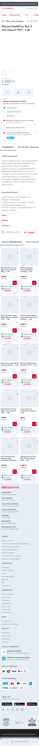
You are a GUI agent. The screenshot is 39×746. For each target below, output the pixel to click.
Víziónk (4, 573)
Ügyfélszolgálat (6, 636)
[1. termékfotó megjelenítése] (4, 73)
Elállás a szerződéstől (8, 553)
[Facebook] (7, 709)
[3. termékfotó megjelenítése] (14, 73)
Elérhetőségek (6, 633)
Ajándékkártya (6, 600)
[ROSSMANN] (10, 487)
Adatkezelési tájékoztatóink (10, 550)
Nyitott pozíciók (6, 621)
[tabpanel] (19, 194)
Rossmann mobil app (8, 594)
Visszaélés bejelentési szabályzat (11, 556)
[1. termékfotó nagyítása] (19, 51)
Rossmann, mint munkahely (10, 624)
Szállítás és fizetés (7, 540)
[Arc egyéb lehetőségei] (30, 15)
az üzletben (7, 290)
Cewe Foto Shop (6, 597)
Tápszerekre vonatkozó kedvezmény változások (15, 544)
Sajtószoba (5, 579)
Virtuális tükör (6, 609)
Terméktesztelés (6, 612)
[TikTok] (3, 709)
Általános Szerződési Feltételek (11, 547)
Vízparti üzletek (6, 606)
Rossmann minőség (7, 570)
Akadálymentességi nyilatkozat (11, 559)
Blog (3, 583)
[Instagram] (12, 709)
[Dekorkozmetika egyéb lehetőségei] (21, 15)
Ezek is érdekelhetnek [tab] (12, 242)
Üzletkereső (5, 642)
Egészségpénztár (7, 603)
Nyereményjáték (6, 586)
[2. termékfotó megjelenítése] (9, 73)
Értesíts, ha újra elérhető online (15, 127)
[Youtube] (17, 709)
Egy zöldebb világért (8, 576)
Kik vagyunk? (5, 567)
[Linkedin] (22, 709)
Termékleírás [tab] (8, 147)
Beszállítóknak (6, 639)
